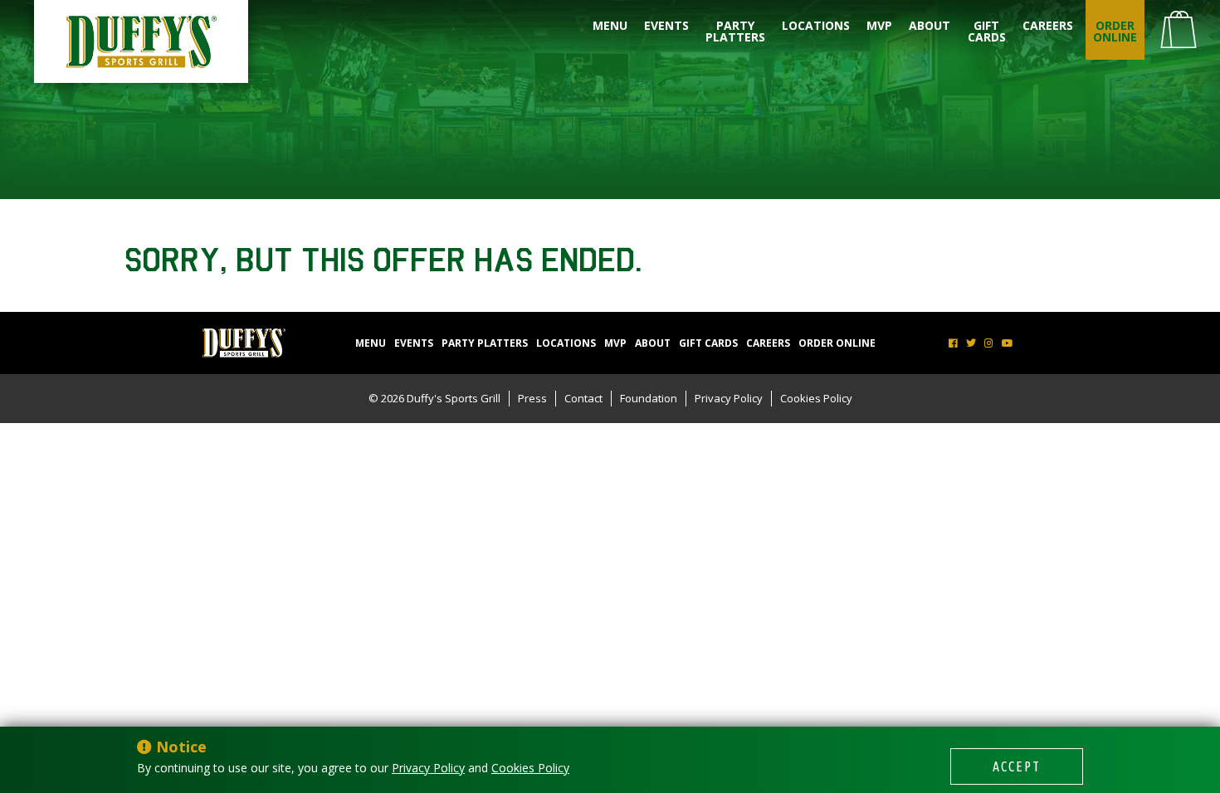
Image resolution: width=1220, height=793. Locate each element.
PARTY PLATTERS (735, 31)
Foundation (648, 398)
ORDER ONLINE (1115, 31)
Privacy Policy (729, 398)
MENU (610, 25)
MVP (879, 25)
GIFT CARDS (987, 31)
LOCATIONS (816, 25)
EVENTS (666, 25)
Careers (1047, 25)
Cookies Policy (816, 398)
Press (532, 398)
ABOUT (929, 25)
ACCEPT (1017, 766)
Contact (583, 398)
